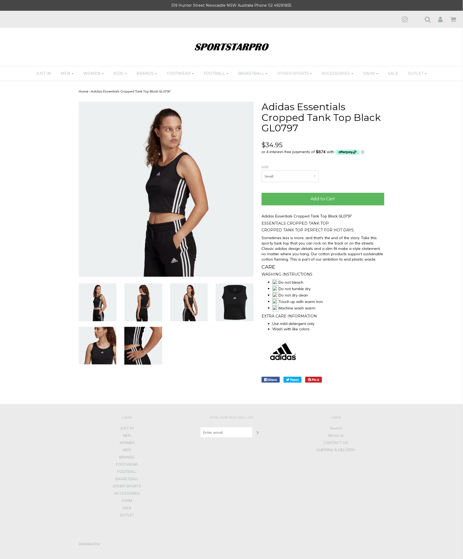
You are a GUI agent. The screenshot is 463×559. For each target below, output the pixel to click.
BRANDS (127, 457)
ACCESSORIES (127, 493)
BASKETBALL (127, 478)
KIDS (127, 449)
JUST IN (43, 73)
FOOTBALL (126, 471)
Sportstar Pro (89, 543)
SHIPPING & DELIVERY (335, 449)
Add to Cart (323, 198)
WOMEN (127, 442)
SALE (393, 73)
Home (83, 91)
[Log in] (437, 19)
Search (336, 428)
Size (265, 167)
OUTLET (127, 515)
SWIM (127, 500)
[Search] (424, 19)
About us (336, 435)
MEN (127, 435)
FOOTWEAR (127, 464)
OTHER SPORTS (127, 486)
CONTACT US (336, 442)
